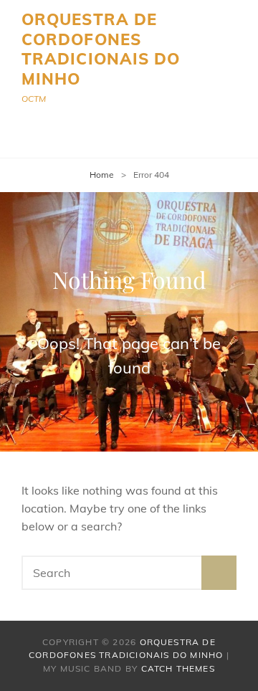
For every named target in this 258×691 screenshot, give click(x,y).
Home (102, 174)
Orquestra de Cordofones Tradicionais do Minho (101, 49)
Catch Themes (178, 668)
